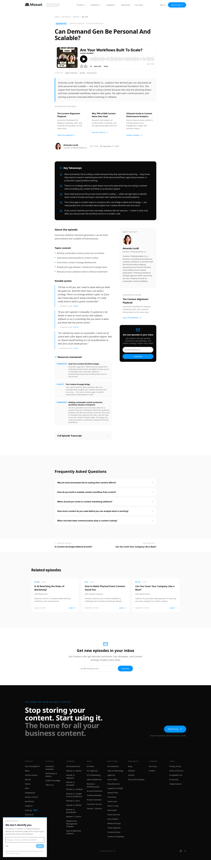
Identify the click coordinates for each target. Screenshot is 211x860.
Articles (131, 775)
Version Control (31, 797)
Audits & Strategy (53, 780)
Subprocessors (175, 784)
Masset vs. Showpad (70, 783)
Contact (152, 770)
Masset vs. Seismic (74, 770)
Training (31, 810)
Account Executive (94, 791)
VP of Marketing (93, 775)
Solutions (95, 5)
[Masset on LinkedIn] (181, 851)
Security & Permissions (30, 816)
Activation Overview (50, 767)
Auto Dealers (112, 819)
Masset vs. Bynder (74, 805)
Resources (125, 5)
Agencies (111, 775)
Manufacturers (113, 784)
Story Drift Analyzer (136, 779)
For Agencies (92, 770)
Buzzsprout (91, 73)
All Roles (90, 766)
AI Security (173, 779)
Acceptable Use (175, 775)
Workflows (29, 801)
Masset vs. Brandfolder (71, 810)
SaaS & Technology (115, 770)
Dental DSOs (112, 792)
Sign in (163, 5)
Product (80, 5)
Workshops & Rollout (51, 774)
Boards (28, 779)
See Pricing (175, 5)
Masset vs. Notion (73, 816)
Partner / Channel (94, 808)
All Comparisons (73, 766)
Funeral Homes (113, 832)
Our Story (139, 5)
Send (40, 846)
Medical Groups (114, 823)
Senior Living (112, 806)
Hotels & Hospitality (115, 836)
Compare (110, 5)
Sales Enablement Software (73, 832)
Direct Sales (112, 779)
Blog (130, 766)
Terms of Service (176, 770)
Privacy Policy (175, 766)
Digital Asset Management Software (71, 824)
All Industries (113, 766)
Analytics (28, 806)
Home (57, 17)
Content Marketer (94, 795)
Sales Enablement (94, 779)
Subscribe (138, 356)
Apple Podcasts (71, 73)
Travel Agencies (114, 827)
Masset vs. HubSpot (74, 789)
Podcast (76, 17)
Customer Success (94, 804)
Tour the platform (32, 766)
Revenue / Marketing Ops (93, 785)
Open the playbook (130, 317)
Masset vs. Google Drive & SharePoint (74, 795)
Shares (28, 784)
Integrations (30, 792)
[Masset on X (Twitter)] (185, 851)
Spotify (82, 73)
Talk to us (49, 785)
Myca (27, 770)
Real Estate (111, 810)
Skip (6, 846)
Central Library (31, 775)
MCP (27, 788)
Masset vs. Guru (73, 800)
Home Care (112, 801)
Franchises (111, 797)
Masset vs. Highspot (70, 776)
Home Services (113, 814)
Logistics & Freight (115, 788)
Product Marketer (94, 799)
